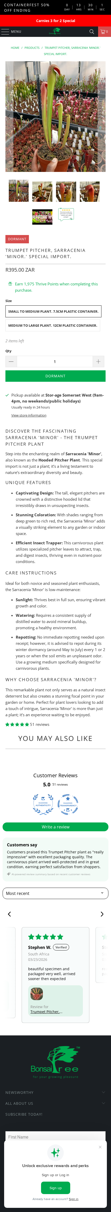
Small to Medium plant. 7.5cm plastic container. (53, 311)
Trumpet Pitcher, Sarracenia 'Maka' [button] (45, 1011)
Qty (8, 351)
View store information (28, 415)
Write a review (55, 827)
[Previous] (9, 116)
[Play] (55, 116)
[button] (17, 724)
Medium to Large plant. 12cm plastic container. (52, 325)
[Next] (102, 116)
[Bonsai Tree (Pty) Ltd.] (55, 31)
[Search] (92, 31)
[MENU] (2, 31)
